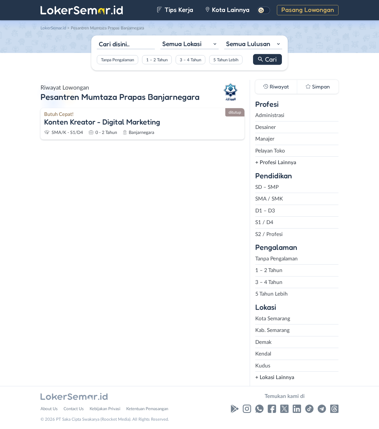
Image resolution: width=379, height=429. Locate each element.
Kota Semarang (272, 318)
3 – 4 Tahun (190, 60)
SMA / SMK (269, 199)
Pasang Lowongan (307, 9)
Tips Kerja (178, 9)
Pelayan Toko (270, 151)
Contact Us (74, 409)
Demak (263, 342)
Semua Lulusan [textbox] (248, 43)
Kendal (263, 354)
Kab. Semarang (272, 330)
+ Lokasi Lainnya (274, 377)
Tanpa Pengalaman (117, 60)
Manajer (264, 139)
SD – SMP (267, 187)
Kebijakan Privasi (105, 409)
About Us (49, 409)
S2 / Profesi (269, 234)
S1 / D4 (264, 222)
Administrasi (269, 115)
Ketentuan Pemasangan (147, 409)
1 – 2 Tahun (157, 60)
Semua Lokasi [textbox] (181, 43)
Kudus (262, 366)
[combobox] (189, 44)
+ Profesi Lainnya (275, 162)
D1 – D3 (265, 211)
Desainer (265, 127)
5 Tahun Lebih (225, 60)
